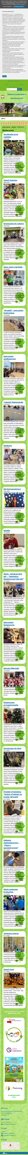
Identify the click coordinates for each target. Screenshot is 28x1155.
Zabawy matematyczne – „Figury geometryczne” (11, 844)
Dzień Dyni (9, 969)
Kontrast (21, 84)
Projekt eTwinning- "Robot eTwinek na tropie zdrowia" (13, 794)
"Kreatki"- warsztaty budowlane (13, 312)
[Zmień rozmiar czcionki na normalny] (10, 84)
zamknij (4, 76)
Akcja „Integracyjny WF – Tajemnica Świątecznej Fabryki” (14, 576)
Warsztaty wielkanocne (10, 358)
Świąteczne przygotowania (11, 704)
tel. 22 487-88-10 (7, 1122)
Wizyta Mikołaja (11, 668)
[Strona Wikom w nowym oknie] (4, 1153)
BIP (4, 1131)
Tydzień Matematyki (13, 402)
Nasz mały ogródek (13, 267)
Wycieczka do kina (12, 748)
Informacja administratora (14, 87)
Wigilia (7, 530)
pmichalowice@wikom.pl (9, 1124)
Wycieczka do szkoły (14, 223)
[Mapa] (10, 1145)
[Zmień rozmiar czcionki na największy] (17, 84)
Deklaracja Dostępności (9, 1135)
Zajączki (13, 127)
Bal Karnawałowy (12, 489)
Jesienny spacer (11, 933)
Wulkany (8, 445)
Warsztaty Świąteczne (9, 624)
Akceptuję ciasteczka (19, 6)
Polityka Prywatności (9, 1133)
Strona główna (11, 81)
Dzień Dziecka (10, 180)
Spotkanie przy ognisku (11, 136)
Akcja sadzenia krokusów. (11, 891)
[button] (2, 110)
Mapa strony (17, 81)
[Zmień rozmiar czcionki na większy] (13, 84)
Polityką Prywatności (10, 2)
